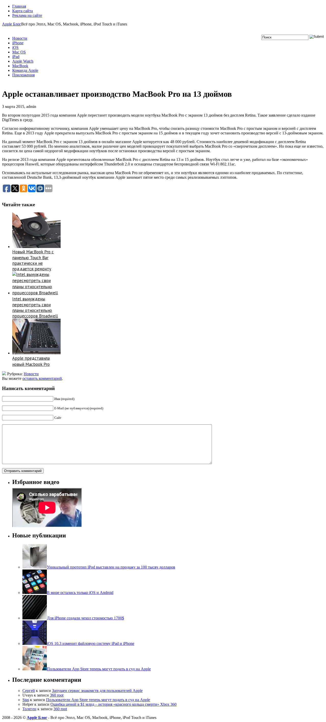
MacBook (20, 66)
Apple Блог (11, 24)
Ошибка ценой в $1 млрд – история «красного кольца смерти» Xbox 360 (113, 704)
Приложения (23, 75)
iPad (15, 56)
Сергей (28, 690)
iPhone (17, 43)
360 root (56, 695)
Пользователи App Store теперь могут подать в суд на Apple (98, 700)
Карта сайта (22, 11)
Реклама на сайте (27, 15)
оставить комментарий (42, 378)
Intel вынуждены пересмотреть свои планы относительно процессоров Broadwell (35, 307)
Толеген (29, 709)
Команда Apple (25, 70)
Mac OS (19, 52)
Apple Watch (22, 61)
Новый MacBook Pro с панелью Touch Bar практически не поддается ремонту (33, 260)
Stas (25, 700)
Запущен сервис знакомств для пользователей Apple (97, 690)
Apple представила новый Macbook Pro (31, 361)
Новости (19, 38)
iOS (15, 47)
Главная (19, 6)
